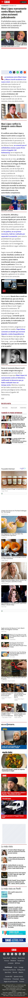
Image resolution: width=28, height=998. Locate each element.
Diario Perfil (6, 958)
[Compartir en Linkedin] (21, 72)
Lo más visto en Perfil (11, 888)
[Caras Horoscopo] (14, 941)
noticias (14, 729)
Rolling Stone (21, 970)
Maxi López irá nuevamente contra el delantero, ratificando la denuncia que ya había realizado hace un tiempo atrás (14, 380)
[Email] (25, 72)
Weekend (13, 960)
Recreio (15, 972)
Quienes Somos (18, 976)
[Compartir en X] (14, 72)
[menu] (2, 2)
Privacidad (16, 979)
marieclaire (14, 752)
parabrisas (14, 799)
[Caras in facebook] (8, 954)
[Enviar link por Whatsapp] (17, 72)
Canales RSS (8, 976)
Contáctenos (7, 979)
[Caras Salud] (14, 934)
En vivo (24, 2)
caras (14, 776)
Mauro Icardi (14, 407)
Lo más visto (7, 846)
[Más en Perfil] (10, 725)
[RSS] (20, 954)
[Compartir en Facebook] (10, 72)
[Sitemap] (24, 954)
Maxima (21, 972)
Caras (15, 967)
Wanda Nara (23, 407)
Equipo (22, 979)
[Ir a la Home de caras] (7, 3)
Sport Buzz (8, 972)
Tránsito (21, 981)
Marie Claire (21, 958)
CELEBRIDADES (4, 5)
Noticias (14, 958)
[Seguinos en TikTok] (16, 954)
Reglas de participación (11, 981)
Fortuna (6, 960)
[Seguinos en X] (12, 954)
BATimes (17, 963)
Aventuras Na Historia (9, 970)
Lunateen (10, 963)
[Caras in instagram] (4, 954)
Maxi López (5, 407)
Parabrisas (21, 960)
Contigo (21, 967)
